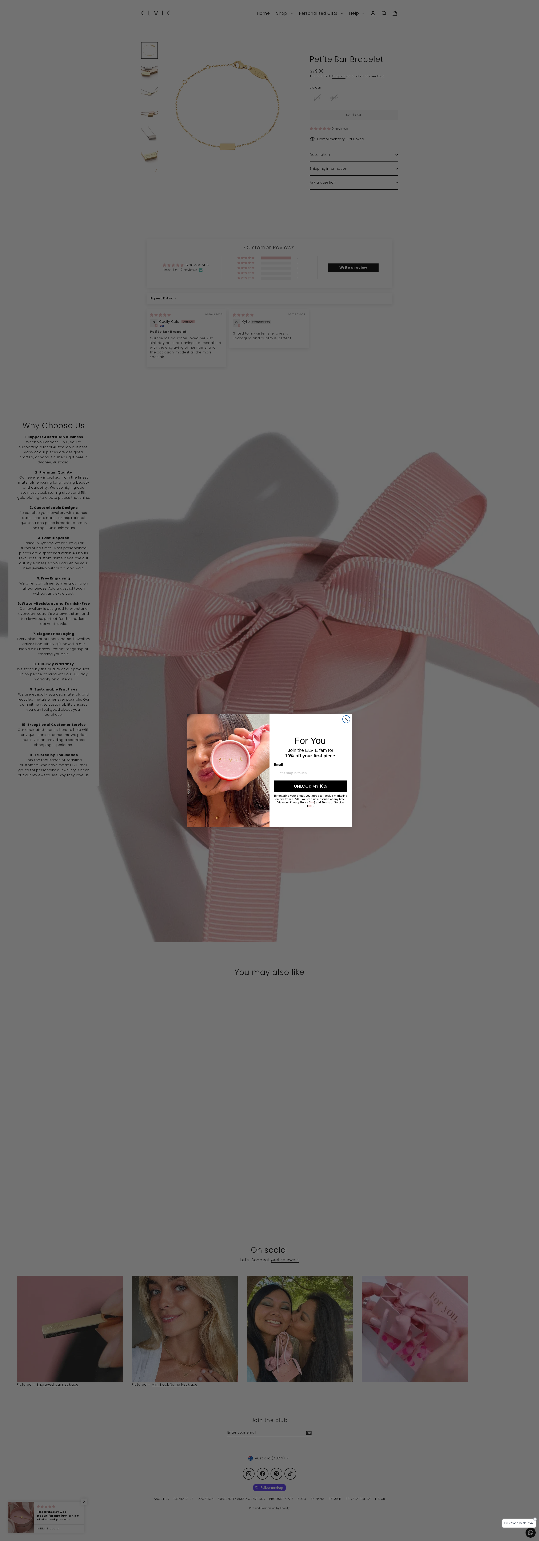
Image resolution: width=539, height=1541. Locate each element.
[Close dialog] (346, 719)
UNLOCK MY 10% (310, 786)
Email (278, 764)
